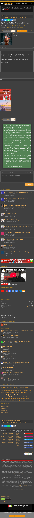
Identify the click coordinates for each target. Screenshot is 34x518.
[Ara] (32, 3)
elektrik (7, 392)
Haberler (3, 439)
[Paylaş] (30, 47)
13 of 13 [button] (13, 30)
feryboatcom (7, 193)
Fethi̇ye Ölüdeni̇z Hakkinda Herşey (13, 372)
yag (10, 400)
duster (2, 392)
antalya (16, 387)
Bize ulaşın (4, 501)
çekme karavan (17, 389)
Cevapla (31, 75)
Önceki (7, 30)
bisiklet (3, 389)
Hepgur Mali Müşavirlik (5, 406)
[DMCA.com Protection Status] (6, 499)
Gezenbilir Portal (10, 443)
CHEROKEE (6, 333)
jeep (2, 395)
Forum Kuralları (18, 434)
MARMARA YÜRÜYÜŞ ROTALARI (11, 365)
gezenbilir (17, 392)
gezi (22, 392)
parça (29, 396)
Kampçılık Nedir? (8, 346)
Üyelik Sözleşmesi (18, 437)
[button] (2, 172)
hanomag (6, 378)
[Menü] (2, 4)
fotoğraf (12, 392)
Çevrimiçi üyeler (5, 313)
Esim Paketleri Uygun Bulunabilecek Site (18, 192)
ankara (11, 387)
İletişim (2, 445)
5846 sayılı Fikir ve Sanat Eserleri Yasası (22, 473)
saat (9, 398)
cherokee (10, 390)
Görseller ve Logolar (3, 443)
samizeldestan (7, 221)
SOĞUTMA (5, 359)
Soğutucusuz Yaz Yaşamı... (10, 357)
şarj (12, 398)
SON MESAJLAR (5, 328)
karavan (14, 394)
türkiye (2, 400)
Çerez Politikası (18, 443)
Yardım (17, 445)
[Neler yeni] (29, 3)
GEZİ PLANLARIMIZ (8, 344)
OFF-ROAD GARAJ (8, 380)
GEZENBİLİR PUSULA (9, 0)
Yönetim (3, 436)
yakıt (13, 400)
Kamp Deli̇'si (6, 351)
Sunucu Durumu (5, 496)
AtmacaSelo (6, 208)
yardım (16, 400)
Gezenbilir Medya (10, 440)
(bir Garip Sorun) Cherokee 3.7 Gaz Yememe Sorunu (18, 331)
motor (10, 396)
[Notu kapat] (31, 506)
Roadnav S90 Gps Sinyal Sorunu (15, 220)
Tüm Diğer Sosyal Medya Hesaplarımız (28, 451)
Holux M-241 (8, 245)
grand (29, 392)
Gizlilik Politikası (18, 440)
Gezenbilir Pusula (10, 434)
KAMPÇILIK (6, 349)
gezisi (25, 392)
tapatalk (23, 398)
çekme (11, 389)
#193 (33, 47)
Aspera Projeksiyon (4, 412)
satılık (14, 398)
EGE (4, 375)
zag (5, 324)
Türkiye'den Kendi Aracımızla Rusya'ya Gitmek (16, 341)
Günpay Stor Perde (4, 410)
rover (5, 398)
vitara (6, 400)
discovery (22, 390)
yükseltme (22, 400)
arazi (27, 387)
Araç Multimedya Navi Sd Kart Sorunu (17, 233)
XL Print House (3, 408)
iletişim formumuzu (23, 485)
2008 (2, 387)
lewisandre (6, 234)
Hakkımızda (4, 433)
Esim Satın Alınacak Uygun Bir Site (16, 198)
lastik (20, 395)
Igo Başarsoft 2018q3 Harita (13, 239)
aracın (24, 387)
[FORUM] (2, 16)
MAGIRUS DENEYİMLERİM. (11, 336)
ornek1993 (6, 215)
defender (16, 390)
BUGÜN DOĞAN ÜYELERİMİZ (8, 321)
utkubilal (13, 25)
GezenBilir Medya (22, 489)
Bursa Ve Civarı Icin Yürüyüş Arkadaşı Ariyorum (16, 362)
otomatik (25, 396)
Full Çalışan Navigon (11, 213)
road (2, 398)
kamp (6, 394)
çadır (6, 389)
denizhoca (6, 247)
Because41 (30, 307)
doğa (30, 390)
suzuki (18, 398)
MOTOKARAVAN (7, 339)
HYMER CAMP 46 (8, 367)
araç (20, 387)
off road (15, 396)
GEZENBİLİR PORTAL (19, 0)
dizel (26, 390)
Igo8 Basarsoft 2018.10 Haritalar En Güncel (18, 226)
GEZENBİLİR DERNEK (29, 0)
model (24, 395)
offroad (20, 396)
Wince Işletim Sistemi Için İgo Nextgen (17, 252)
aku (8, 387)
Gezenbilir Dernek (10, 437)
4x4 (5, 387)
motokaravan (4, 396)
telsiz (27, 398)
